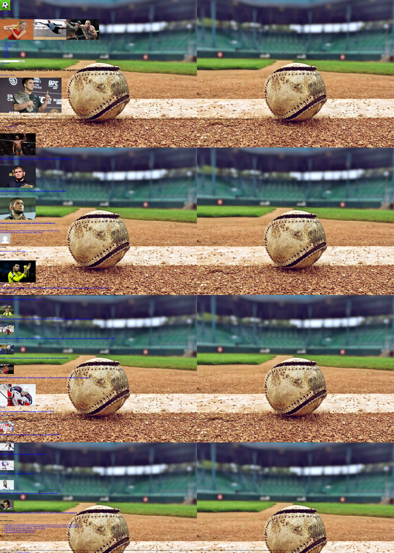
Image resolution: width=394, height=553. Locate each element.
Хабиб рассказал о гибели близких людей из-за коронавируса (27, 223)
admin (13, 75)
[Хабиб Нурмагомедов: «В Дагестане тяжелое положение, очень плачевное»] (18, 187)
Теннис (6, 54)
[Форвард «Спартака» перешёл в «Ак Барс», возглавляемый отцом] (7, 430)
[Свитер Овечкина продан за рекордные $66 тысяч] (7, 450)
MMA (6, 48)
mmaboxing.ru (12, 126)
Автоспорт (8, 44)
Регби (6, 50)
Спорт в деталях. (6, 13)
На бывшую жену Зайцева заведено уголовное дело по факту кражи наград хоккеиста (38, 513)
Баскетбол (7, 46)
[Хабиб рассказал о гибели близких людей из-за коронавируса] (18, 219)
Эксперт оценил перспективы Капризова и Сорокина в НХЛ (27, 411)
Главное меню (5, 63)
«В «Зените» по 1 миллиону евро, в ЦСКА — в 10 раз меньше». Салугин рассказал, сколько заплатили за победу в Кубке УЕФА (57, 338)
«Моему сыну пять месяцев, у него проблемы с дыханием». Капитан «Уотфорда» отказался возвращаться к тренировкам (54, 288)
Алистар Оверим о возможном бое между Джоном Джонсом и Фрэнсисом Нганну (36, 159)
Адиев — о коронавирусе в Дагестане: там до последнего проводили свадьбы (34, 358)
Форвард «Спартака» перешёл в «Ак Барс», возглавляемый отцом (30, 434)
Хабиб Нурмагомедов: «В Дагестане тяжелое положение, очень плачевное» (33, 191)
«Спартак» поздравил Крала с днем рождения (20, 299)
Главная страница (10, 43)
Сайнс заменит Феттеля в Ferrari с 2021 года (19, 532)
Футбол (6, 55)
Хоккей (6, 57)
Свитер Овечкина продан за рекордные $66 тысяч (22, 454)
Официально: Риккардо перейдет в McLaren (19, 530)
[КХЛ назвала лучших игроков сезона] (7, 469)
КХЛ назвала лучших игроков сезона (17, 473)
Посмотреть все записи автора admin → (14, 251)
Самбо (6, 52)
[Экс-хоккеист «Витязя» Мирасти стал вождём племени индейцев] (7, 489)
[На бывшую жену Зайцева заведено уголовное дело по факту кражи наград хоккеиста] (7, 509)
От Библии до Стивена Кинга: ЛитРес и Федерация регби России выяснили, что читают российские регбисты (43, 526)
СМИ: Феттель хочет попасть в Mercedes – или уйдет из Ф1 (25, 528)
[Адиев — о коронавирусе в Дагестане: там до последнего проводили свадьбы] (7, 354)
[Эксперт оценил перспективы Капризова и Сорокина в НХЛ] (18, 405)
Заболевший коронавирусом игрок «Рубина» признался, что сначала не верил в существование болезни (46, 319)
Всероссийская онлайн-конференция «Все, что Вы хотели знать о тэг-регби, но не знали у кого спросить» (41, 525)
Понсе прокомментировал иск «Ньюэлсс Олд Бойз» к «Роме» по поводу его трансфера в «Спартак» (44, 377)
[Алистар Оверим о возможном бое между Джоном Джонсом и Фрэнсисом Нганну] (18, 155)
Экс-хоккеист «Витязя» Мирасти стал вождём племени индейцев (28, 493)
